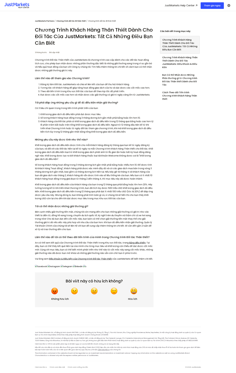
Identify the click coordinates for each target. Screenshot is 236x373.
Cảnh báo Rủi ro (104, 350)
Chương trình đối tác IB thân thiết (71, 21)
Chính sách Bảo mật (57, 367)
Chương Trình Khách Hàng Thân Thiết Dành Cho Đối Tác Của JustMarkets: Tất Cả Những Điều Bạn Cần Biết (179, 44)
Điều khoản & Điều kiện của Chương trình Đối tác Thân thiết (80, 258)
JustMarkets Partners (44, 21)
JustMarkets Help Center (180, 5)
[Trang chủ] (16, 5)
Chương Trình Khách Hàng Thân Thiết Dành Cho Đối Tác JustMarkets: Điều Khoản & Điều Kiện (179, 62)
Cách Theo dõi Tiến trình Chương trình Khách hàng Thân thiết (179, 96)
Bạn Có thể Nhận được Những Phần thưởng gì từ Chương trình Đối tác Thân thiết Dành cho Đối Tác (179, 79)
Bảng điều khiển (137, 242)
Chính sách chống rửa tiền (78, 367)
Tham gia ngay (212, 5)
